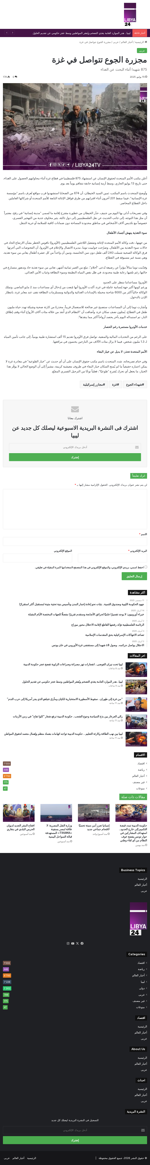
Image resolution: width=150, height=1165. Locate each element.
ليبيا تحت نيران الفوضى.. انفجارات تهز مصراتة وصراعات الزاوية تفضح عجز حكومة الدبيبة (73, 664)
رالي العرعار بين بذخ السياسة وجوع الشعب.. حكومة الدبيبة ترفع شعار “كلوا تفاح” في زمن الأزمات (68, 716)
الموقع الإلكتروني (63, 550)
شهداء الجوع (134, 384)
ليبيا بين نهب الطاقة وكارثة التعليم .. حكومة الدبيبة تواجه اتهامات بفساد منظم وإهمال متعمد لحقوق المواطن (63, 733)
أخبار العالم (127, 42)
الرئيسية (140, 42)
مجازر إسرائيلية (93, 384)
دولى (142, 988)
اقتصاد (141, 763)
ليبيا (143, 981)
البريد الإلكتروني (137, 550)
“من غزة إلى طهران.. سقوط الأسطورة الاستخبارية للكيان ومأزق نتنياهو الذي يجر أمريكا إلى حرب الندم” (65, 699)
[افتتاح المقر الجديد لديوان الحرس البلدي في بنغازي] (19, 813)
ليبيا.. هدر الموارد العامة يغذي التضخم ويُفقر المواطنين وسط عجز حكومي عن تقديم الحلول (72, 681)
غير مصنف (139, 782)
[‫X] (77, 943)
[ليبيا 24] (130, 14)
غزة (114, 384)
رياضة (141, 769)
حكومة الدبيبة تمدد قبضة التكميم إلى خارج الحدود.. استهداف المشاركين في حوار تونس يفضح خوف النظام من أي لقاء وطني (133, 833)
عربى (116, 42)
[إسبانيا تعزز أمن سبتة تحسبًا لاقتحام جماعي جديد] (94, 813)
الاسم (143, 534)
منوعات (140, 788)
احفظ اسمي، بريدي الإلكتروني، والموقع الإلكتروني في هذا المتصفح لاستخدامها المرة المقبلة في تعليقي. (89, 567)
